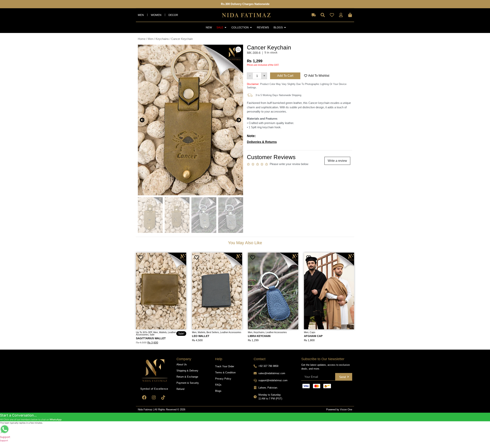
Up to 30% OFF (144, 332)
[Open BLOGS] (285, 27)
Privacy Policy (223, 378)
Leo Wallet (200, 336)
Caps (312, 332)
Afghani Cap (313, 336)
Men (141, 14)
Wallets (163, 332)
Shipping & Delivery (187, 370)
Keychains (162, 38)
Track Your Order (224, 366)
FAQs (218, 384)
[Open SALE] (225, 27)
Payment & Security (187, 382)
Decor (173, 14)
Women (156, 14)
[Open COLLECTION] (251, 27)
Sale (152, 334)
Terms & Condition (225, 372)
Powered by (333, 409)
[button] (142, 120)
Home (141, 38)
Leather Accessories (230, 332)
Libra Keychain (259, 336)
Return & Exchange (187, 376)
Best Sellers (213, 332)
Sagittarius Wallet (151, 338)
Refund (180, 389)
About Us (181, 364)
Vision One (346, 409)
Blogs (218, 390)
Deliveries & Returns (262, 142)
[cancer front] (190, 120)
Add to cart (285, 75)
